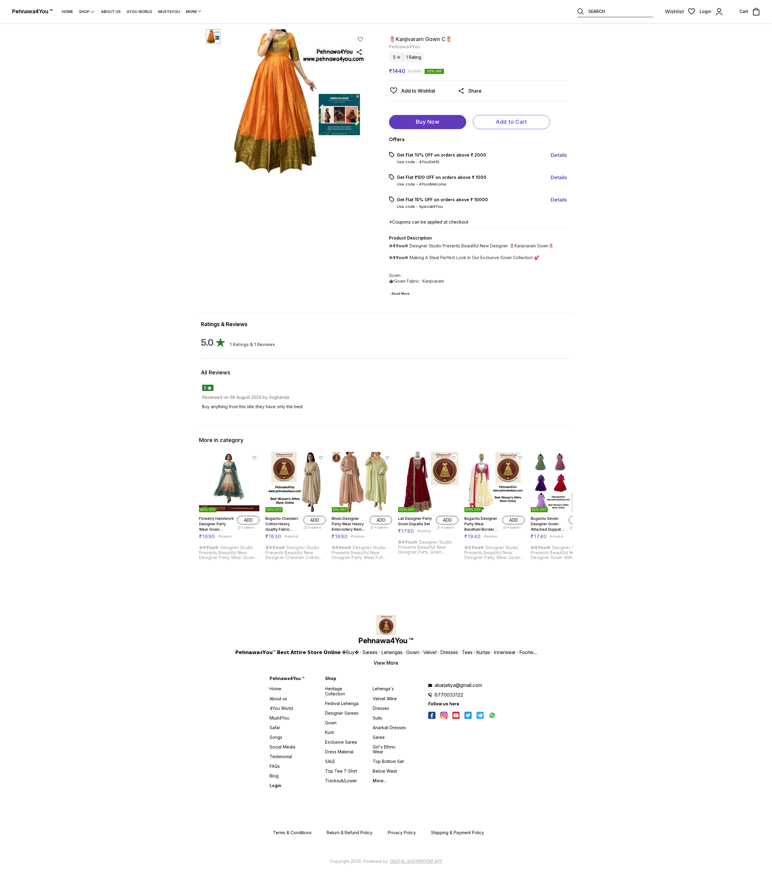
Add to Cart (511, 122)
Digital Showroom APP (416, 861)
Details (559, 155)
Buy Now (427, 122)
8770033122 (449, 695)
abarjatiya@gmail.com (458, 685)
